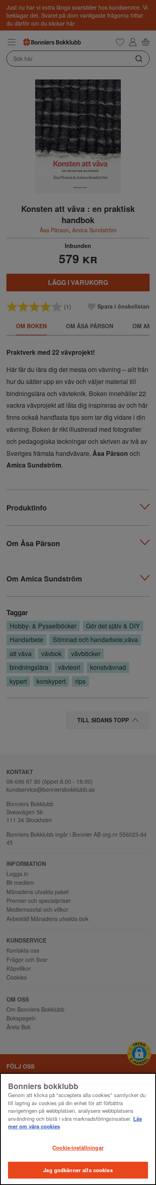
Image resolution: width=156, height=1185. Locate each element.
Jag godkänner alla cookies (77, 1170)
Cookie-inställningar (78, 1147)
